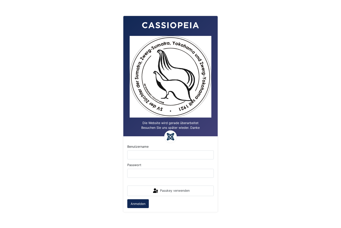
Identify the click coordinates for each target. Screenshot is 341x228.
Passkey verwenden (174, 190)
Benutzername (138, 147)
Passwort (134, 165)
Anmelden (138, 204)
